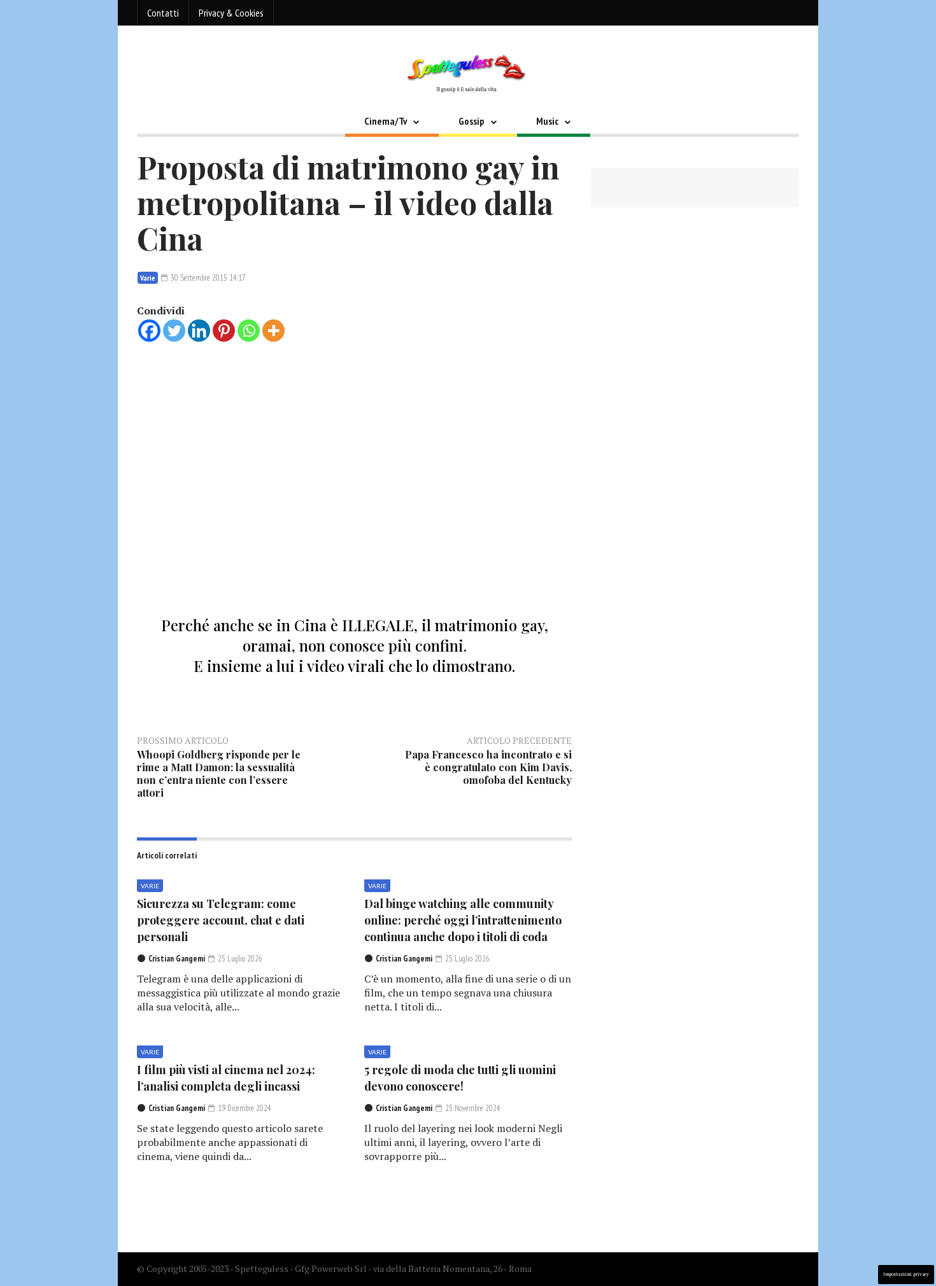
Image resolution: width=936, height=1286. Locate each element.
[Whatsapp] (249, 330)
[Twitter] (174, 330)
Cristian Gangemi (176, 958)
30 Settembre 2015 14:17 (207, 277)
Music (547, 121)
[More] (273, 330)
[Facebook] (149, 330)
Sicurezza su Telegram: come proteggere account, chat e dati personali (220, 920)
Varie (147, 278)
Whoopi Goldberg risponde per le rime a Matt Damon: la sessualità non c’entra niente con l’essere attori (219, 773)
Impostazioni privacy (906, 1274)
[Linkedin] (199, 330)
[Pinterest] (224, 330)
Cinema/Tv (385, 121)
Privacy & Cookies (231, 12)
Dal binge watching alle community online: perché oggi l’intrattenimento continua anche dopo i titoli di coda (463, 920)
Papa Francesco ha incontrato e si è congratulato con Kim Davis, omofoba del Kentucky (488, 767)
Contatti (163, 12)
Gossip (471, 121)
